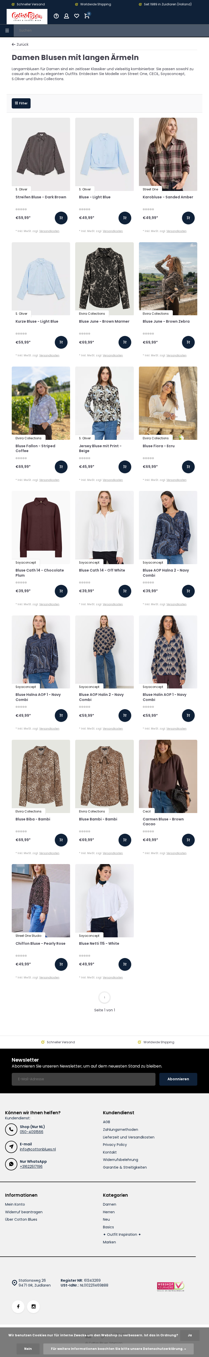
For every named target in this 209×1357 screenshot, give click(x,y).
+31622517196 (31, 1166)
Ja (190, 1335)
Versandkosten (49, 231)
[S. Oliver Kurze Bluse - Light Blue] (41, 279)
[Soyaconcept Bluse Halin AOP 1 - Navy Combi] (168, 652)
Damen (109, 1204)
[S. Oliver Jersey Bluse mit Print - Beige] (104, 403)
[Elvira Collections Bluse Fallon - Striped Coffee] (41, 403)
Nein (28, 1349)
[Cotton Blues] (27, 16)
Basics (108, 1227)
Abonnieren (178, 1079)
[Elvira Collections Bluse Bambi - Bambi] (104, 776)
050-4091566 (31, 1131)
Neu (106, 1219)
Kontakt (110, 1152)
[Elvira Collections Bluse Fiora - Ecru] (168, 403)
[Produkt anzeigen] (61, 218)
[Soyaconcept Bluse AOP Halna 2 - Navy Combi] (168, 527)
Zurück (23, 44)
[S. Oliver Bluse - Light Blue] (104, 154)
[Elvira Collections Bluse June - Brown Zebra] (168, 279)
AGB (106, 1122)
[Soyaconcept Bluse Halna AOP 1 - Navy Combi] (41, 652)
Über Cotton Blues (21, 1219)
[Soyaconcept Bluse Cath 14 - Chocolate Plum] (41, 527)
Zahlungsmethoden (120, 1129)
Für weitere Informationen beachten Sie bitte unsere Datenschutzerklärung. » (118, 1349)
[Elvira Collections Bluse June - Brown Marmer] (104, 279)
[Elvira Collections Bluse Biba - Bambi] (41, 776)
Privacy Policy (115, 1144)
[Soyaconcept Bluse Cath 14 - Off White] (104, 527)
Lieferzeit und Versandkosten (128, 1137)
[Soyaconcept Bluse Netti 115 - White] (104, 900)
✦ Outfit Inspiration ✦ (122, 1234)
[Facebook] (18, 1306)
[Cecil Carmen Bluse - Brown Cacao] (168, 776)
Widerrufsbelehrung (120, 1159)
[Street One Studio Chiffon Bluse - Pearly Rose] (41, 900)
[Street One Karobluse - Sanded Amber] (168, 154)
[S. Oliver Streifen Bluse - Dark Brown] (41, 154)
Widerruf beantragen (24, 1212)
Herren (109, 1212)
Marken (109, 1242)
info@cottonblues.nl (38, 1149)
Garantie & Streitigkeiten (125, 1167)
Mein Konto (15, 1204)
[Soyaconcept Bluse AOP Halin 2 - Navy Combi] (104, 652)
